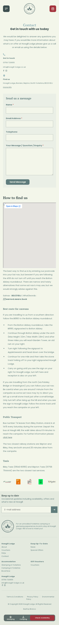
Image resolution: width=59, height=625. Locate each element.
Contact (5, 556)
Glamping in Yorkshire (11, 565)
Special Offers (37, 550)
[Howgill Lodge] (29, 8)
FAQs (4, 553)
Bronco (33, 609)
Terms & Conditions (15, 597)
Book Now (6, 571)
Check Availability (42, 618)
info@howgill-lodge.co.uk (14, 67)
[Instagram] (6, 70)
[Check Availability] (53, 8)
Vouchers (6, 550)
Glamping (11, 619)
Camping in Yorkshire (11, 568)
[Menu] (6, 8)
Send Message (18, 182)
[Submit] (54, 509)
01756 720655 (9, 62)
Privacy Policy (32, 597)
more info (7, 87)
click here (7, 437)
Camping (23, 619)
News (33, 547)
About (4, 547)
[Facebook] (3, 70)
